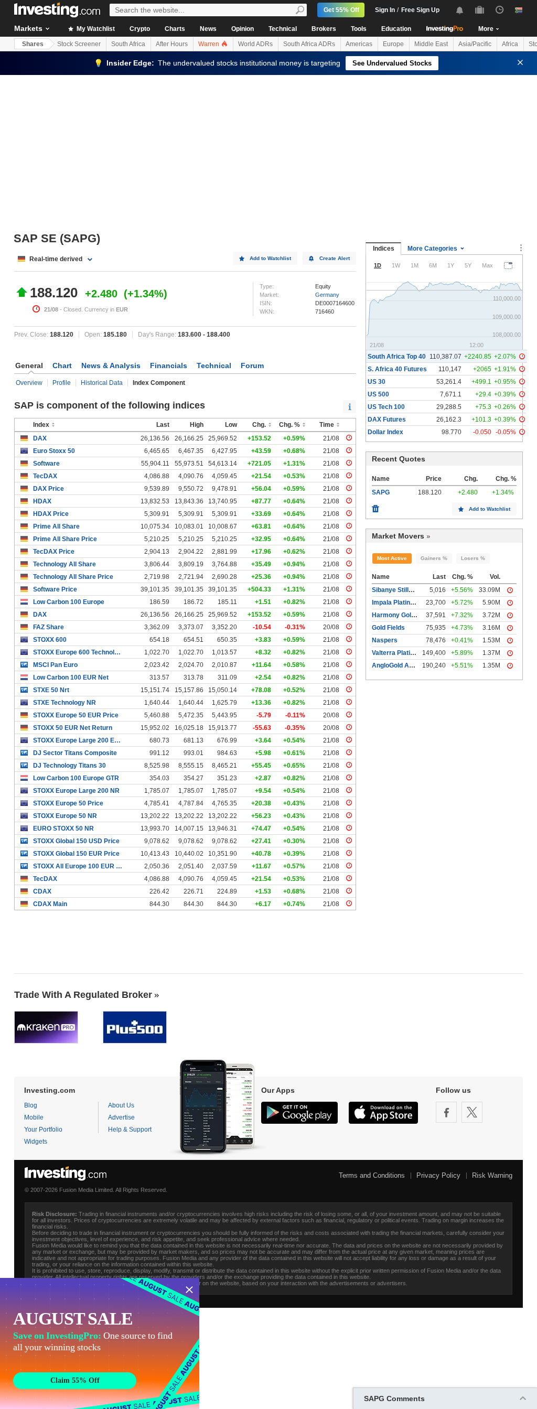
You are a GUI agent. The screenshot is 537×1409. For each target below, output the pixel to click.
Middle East (431, 44)
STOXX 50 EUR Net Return (72, 728)
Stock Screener (79, 44)
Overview (29, 382)
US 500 (378, 394)
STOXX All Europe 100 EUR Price (78, 866)
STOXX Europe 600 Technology (78, 652)
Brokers (324, 29)
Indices (383, 248)
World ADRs (255, 44)
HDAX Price (51, 514)
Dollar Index (385, 432)
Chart (62, 365)
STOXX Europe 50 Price (68, 803)
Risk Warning (492, 1175)
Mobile (34, 1117)
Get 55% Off (341, 10)
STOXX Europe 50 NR (65, 816)
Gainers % (434, 558)
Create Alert (334, 258)
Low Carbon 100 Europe (68, 602)
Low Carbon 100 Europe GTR (76, 778)
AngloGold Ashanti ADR (407, 665)
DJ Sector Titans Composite (75, 753)
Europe (393, 44)
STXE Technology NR (64, 702)
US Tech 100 (386, 407)
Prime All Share (56, 526)
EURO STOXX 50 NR (63, 828)
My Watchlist (95, 29)
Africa (510, 44)
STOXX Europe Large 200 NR (76, 790)
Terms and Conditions (372, 1175)
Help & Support (130, 1129)
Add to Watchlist (270, 258)
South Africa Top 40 (397, 356)
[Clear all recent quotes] (375, 506)
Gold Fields (388, 627)
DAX (40, 438)
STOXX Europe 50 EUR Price (76, 715)
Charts (175, 29)
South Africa (128, 44)
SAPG (381, 492)
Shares (33, 44)
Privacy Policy (438, 1175)
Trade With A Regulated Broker (83, 994)
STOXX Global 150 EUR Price (76, 853)
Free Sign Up (420, 10)
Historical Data (102, 382)
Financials (168, 365)
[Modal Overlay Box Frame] (99, 1343)
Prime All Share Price (65, 539)
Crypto (140, 29)
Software (46, 463)
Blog (30, 1105)
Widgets (35, 1141)
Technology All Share (64, 564)
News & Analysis (111, 365)
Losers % (473, 558)
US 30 (376, 381)
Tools (359, 29)
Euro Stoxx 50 (54, 451)
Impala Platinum (396, 602)
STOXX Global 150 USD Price (76, 841)
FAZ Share (48, 627)
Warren (209, 44)
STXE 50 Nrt (51, 690)
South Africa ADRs (309, 44)
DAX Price (48, 488)
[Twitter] (471, 1112)
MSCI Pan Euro (55, 665)
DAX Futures (387, 419)
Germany (327, 295)
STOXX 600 (50, 639)
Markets (28, 28)
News (208, 29)
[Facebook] (446, 1112)
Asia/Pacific (474, 44)
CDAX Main (50, 904)
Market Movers (398, 536)
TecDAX (45, 476)
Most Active (392, 558)
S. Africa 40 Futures (397, 369)
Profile (61, 382)
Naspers (385, 640)
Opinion (242, 29)
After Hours (172, 44)
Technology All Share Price (73, 576)
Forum (252, 365)
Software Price (55, 589)
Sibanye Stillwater (398, 590)
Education (396, 29)
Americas (359, 44)
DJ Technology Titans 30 (69, 765)
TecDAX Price (53, 551)
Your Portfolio (43, 1129)
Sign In (385, 10)
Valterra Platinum (397, 653)
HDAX (42, 501)
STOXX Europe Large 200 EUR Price (78, 740)
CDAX (42, 891)
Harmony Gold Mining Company (419, 615)
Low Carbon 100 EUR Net (71, 677)
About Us (121, 1105)
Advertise (121, 1117)
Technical (282, 29)
